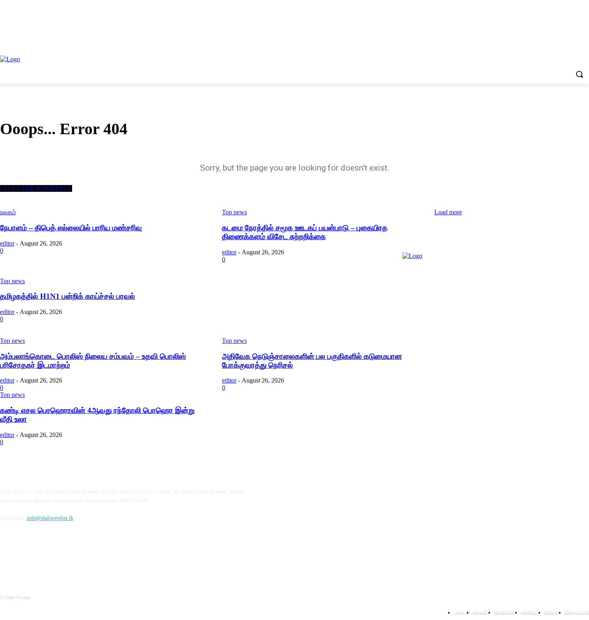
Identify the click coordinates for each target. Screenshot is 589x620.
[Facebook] (8, 554)
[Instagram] (28, 554)
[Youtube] (70, 554)
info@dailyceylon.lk (50, 518)
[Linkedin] (49, 554)
